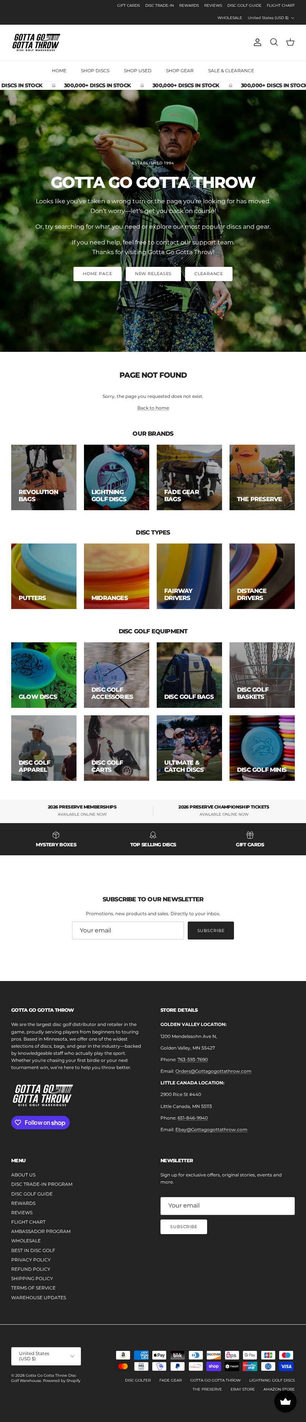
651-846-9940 (193, 1118)
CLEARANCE (208, 273)
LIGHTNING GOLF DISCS (272, 1380)
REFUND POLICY (30, 1269)
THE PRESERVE (207, 1389)
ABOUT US (23, 1175)
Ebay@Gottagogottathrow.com (211, 1129)
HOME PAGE (97, 273)
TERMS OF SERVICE (33, 1288)
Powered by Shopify (61, 1380)
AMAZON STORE (279, 1389)
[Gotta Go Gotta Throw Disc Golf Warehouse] (36, 42)
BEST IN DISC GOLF (33, 1250)
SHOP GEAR (180, 70)
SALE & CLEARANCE (231, 70)
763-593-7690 (193, 1059)
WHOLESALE (230, 17)
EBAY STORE (243, 1389)
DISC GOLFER (138, 1380)
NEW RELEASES (153, 273)
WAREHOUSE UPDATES (38, 1297)
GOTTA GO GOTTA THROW (215, 1380)
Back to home (153, 408)
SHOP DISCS (95, 70)
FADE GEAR (170, 1380)
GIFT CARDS (128, 5)
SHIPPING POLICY (32, 1278)
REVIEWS (213, 5)
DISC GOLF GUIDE (244, 5)
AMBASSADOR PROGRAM (41, 1231)
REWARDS (189, 5)
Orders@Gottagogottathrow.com (213, 1071)
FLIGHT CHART (281, 5)
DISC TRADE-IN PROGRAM (41, 1184)
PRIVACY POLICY (31, 1260)
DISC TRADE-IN (159, 5)
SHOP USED (138, 70)
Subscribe (211, 930)
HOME (59, 70)
